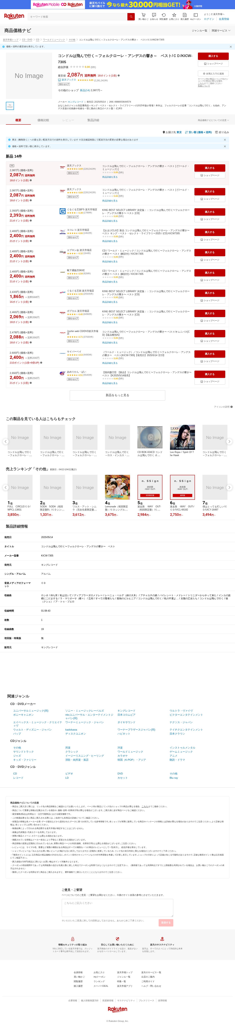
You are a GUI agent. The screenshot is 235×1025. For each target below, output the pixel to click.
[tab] (18, 120)
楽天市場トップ (10, 39)
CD (37, 39)
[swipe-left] (6, 441)
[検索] (131, 16)
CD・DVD (27, 39)
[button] (154, 16)
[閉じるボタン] (231, 47)
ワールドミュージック (54, 39)
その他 (72, 39)
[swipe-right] (229, 441)
